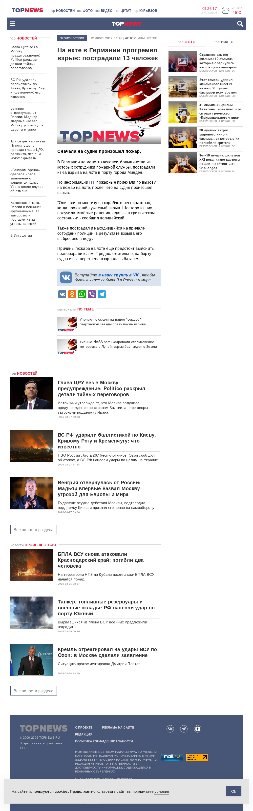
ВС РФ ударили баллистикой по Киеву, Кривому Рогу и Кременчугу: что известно (27, 88)
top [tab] (187, 41)
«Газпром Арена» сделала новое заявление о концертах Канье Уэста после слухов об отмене (26, 180)
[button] (12, 24)
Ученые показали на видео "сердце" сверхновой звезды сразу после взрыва (113, 321)
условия (161, 791)
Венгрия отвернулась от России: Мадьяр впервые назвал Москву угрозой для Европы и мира (26, 119)
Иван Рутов (148, 38)
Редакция (83, 734)
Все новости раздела (34, 529)
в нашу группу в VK (118, 275)
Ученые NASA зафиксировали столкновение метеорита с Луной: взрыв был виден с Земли (118, 344)
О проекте (84, 727)
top (62, 10)
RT (91, 182)
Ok (233, 791)
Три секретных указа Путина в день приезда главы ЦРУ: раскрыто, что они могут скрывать (27, 149)
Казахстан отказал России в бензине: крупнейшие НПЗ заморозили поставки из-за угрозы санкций (25, 213)
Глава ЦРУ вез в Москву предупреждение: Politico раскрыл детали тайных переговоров (25, 57)
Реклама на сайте (118, 727)
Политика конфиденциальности (104, 741)
